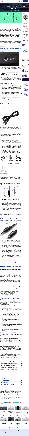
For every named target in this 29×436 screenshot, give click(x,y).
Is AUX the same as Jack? (5, 380)
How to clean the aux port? (5, 374)
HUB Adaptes (26, 53)
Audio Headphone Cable (25, 55)
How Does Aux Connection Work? (26, 86)
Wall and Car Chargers (26, 52)
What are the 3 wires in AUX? (5, 382)
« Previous (10, 427)
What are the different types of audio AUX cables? (9, 384)
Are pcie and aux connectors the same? (7, 361)
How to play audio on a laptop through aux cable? (9, 369)
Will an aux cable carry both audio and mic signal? (9, 363)
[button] (19, 1)
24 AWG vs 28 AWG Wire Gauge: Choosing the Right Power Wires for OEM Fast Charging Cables (25, 412)
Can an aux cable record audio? (6, 371)
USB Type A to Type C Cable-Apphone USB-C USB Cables (25, 423)
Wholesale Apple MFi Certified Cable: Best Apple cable (10, 412)
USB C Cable (25, 48)
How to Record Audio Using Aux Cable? (26, 96)
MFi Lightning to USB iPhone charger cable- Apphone (11, 423)
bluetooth (16, 68)
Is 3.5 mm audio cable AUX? (5, 376)
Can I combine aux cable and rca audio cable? (8, 365)
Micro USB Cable (25, 50)
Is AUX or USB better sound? (5, 378)
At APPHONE (1, 389)
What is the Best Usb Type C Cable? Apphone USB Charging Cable (4, 423)
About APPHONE (25, 58)
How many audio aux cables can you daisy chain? (9, 367)
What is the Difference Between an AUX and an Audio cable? (26, 93)
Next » (19, 427)
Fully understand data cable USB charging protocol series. (18, 412)
